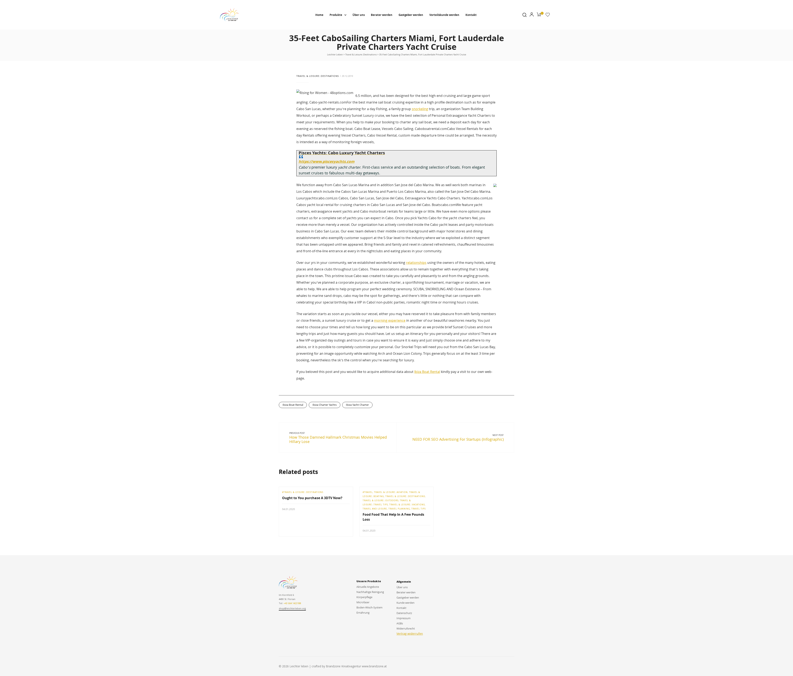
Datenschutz (404, 613)
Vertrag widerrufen (409, 634)
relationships (416, 262)
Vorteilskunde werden (444, 15)
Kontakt (471, 15)
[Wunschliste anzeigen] (548, 15)
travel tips (418, 508)
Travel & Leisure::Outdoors (380, 500)
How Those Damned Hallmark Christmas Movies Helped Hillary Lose (338, 439)
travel (368, 492)
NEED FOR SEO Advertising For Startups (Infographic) (458, 439)
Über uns (359, 15)
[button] (292, 609)
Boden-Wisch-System (369, 607)
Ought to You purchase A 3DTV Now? (312, 498)
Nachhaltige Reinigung (370, 592)
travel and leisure (375, 508)
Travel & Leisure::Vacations (407, 504)
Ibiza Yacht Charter (357, 405)
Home (319, 15)
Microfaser (362, 602)
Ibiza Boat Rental (427, 371)
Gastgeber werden (411, 15)
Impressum (403, 618)
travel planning (399, 508)
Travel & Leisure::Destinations (317, 75)
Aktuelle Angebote (367, 587)
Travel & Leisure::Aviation (391, 492)
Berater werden (381, 15)
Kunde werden (405, 603)
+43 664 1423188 (292, 603)
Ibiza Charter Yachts (324, 405)
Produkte (336, 15)
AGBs (399, 623)
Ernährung (362, 612)
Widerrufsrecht (405, 628)
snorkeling (420, 109)
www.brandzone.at (374, 666)
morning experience (389, 320)
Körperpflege (364, 597)
